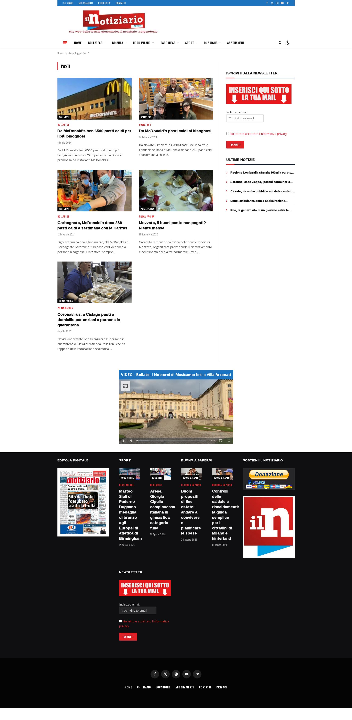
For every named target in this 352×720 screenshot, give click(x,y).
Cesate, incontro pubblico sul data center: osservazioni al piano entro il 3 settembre (261, 191)
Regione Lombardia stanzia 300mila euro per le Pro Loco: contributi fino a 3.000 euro (262, 172)
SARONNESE (168, 42)
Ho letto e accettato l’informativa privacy (258, 134)
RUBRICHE (210, 42)
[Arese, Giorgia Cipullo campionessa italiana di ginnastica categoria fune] (160, 474)
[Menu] (65, 42)
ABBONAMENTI (85, 3)
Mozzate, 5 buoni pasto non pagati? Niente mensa (172, 225)
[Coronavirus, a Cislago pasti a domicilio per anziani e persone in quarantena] (94, 282)
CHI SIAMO (68, 3)
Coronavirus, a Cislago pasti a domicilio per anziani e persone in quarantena (88, 320)
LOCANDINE (163, 687)
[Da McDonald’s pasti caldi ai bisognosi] (176, 99)
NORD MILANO (142, 42)
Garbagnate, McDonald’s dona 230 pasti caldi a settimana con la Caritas (92, 225)
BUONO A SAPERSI (191, 477)
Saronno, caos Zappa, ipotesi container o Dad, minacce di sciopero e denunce (260, 182)
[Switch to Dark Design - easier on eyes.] (287, 42)
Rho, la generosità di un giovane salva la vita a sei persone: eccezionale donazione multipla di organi (260, 210)
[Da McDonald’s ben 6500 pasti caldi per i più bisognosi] (94, 99)
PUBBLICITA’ (104, 3)
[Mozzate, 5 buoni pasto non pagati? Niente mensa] (176, 190)
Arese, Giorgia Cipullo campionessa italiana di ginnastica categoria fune (160, 510)
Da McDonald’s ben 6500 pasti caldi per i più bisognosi (94, 133)
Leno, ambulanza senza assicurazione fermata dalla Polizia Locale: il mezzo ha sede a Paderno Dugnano (258, 201)
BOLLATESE (95, 42)
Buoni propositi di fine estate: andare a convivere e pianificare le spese (191, 512)
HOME (77, 42)
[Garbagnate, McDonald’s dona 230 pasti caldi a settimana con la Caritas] (94, 190)
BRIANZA (117, 42)
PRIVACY (221, 687)
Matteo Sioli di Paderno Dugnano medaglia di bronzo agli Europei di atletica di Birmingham (129, 515)
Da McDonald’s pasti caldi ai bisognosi (175, 131)
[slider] (171, 440)
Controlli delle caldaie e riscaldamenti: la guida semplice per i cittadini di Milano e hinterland (222, 515)
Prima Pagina (147, 209)
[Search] (280, 42)
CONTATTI (121, 3)
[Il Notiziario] (113, 21)
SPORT (189, 42)
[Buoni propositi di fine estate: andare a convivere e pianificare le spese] (191, 474)
